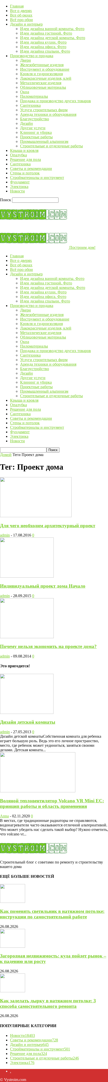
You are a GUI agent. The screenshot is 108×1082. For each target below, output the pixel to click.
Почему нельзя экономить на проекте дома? (48, 646)
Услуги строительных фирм (44, 110)
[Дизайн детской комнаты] (26, 712)
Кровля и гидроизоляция (41, 74)
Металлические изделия (40, 83)
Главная (17, 6)
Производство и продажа (31, 56)
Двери (25, 60)
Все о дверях (21, 11)
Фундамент (20, 182)
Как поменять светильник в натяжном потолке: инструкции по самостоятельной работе (52, 914)
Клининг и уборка (36, 132)
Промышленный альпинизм (44, 141)
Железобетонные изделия (42, 65)
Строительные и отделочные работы (51, 146)
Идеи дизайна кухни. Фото (43, 42)
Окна (24, 92)
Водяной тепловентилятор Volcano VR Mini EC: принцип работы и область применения (52, 803)
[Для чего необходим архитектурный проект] (36, 516)
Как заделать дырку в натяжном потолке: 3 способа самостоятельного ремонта (48, 1003)
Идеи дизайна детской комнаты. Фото (52, 38)
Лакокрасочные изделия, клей (45, 78)
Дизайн (26, 123)
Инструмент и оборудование (44, 69)
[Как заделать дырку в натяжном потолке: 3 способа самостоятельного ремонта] (12, 991)
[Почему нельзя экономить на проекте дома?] (27, 637)
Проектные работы (36, 137)
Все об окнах (21, 15)
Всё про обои (21, 20)
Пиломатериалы (34, 96)
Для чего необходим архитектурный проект (47, 525)
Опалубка (18, 155)
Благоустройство (34, 119)
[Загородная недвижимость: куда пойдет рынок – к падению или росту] (12, 946)
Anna (4, 816)
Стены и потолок (25, 173)
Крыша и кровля (24, 150)
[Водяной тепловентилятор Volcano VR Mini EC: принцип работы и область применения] (37, 791)
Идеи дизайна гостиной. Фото (46, 33)
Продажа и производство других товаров (55, 101)
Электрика (19, 186)
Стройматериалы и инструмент (37, 177)
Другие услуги (32, 128)
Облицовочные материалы (43, 87)
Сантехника (30, 105)
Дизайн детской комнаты (27, 722)
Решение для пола (25, 159)
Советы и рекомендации (31, 168)
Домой (6, 455)
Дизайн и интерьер (26, 24)
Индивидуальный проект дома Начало (42, 586)
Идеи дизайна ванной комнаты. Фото (52, 29)
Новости (17, 191)
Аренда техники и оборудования (48, 114)
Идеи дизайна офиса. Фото (43, 47)
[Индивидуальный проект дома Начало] (27, 576)
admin (5, 535)
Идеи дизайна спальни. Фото (45, 51)
